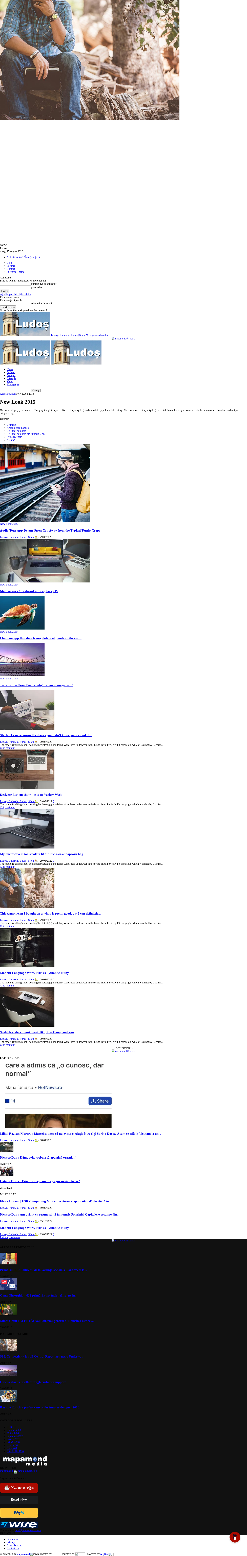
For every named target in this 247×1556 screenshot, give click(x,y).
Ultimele (11, 424)
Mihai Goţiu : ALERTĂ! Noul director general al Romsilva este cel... (47, 1321)
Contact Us (13, 1548)
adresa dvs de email (41, 303)
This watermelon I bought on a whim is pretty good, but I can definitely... (50, 913)
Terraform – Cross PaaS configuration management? (36, 685)
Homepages (13, 384)
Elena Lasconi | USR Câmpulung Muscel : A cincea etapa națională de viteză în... (55, 1201)
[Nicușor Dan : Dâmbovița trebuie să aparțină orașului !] (6, 1150)
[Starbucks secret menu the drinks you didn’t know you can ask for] (27, 728)
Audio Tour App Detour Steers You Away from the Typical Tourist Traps (50, 530)
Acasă (3, 393)
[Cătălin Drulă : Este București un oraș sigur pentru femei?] (6, 1174)
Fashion (11, 372)
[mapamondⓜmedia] (123, 338)
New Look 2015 (9, 523)
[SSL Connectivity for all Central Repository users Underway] (8, 1350)
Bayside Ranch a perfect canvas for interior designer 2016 (39, 1407)
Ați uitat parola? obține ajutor (15, 294)
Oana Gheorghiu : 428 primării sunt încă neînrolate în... (38, 1295)
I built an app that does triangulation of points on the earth (40, 638)
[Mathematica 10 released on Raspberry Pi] (45, 581)
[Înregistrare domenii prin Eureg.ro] (80, 1554)
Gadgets (11, 375)
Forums (11, 265)
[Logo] (25, 363)
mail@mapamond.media (28, 1530)
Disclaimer (12, 1539)
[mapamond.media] (19, 1516)
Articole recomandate (18, 427)
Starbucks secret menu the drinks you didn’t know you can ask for (46, 735)
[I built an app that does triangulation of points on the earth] (22, 628)
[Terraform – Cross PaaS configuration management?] (22, 675)
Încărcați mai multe (10, 1237)
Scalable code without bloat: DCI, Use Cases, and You (37, 1032)
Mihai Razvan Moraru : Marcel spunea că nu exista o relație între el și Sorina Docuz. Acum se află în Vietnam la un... (80, 1133)
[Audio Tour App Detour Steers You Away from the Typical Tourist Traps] (45, 520)
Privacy (11, 1542)
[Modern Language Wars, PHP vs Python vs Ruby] (27, 966)
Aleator (11, 439)
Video (10, 381)
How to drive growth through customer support (33, 1382)
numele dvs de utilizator (43, 283)
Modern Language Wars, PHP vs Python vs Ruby (34, 973)
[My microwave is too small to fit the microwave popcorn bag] (27, 847)
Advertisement (14, 1545)
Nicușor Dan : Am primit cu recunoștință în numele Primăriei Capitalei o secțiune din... (59, 1214)
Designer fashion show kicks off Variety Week (31, 794)
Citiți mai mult (7, 747)
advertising (18, 1470)
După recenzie (14, 436)
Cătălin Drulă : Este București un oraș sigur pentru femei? (40, 1181)
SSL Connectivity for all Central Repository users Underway (41, 1356)
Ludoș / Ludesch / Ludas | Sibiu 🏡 (19, 537)
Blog (9, 262)
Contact (11, 268)
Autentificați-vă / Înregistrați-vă (23, 257)
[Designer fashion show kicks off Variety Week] (27, 788)
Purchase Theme (15, 271)
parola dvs (36, 287)
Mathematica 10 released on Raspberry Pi (29, 591)
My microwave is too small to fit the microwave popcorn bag (41, 854)
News (10, 369)
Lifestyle (11, 378)
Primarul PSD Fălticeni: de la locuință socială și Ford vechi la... (43, 1270)
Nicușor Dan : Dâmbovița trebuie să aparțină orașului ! (38, 1157)
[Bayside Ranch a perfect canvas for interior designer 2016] (8, 1400)
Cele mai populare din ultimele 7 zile (26, 433)
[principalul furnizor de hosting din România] (56, 1554)
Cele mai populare (16, 430)
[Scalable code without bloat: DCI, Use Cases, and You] (27, 1025)
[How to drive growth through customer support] (8, 1375)
